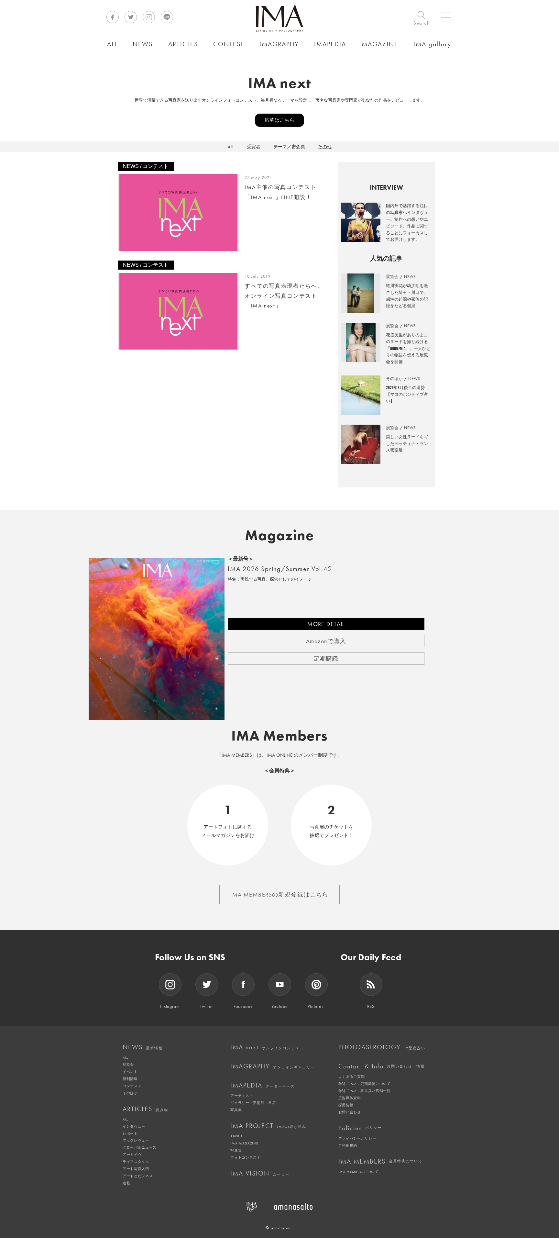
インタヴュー (134, 1126)
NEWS (143, 1047)
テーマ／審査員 (289, 147)
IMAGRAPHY (272, 1066)
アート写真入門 (136, 1168)
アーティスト (241, 1095)
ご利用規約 (347, 1145)
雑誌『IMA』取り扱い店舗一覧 (364, 1090)
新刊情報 (130, 1078)
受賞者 (253, 147)
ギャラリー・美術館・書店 (253, 1102)
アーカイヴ (132, 1154)
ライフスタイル (136, 1161)
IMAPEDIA (262, 1085)
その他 (325, 147)
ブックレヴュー (136, 1140)
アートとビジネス (138, 1176)
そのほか (130, 1093)
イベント (130, 1071)
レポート (130, 1133)
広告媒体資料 (349, 1098)
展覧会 (128, 1064)
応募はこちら (280, 120)
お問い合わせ (349, 1112)
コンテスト (132, 1086)
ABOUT (236, 1136)
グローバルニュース (140, 1147)
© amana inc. (279, 1228)
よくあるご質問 (351, 1076)
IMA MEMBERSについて (358, 1171)
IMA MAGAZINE (244, 1143)
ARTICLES (145, 1109)
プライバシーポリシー (357, 1138)
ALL (231, 147)
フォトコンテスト (245, 1157)
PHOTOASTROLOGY (381, 1047)
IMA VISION (260, 1173)
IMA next (267, 1047)
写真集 (236, 1110)
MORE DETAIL (326, 624)
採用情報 (346, 1105)
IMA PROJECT (268, 1125)
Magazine (279, 535)
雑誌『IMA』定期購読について (364, 1083)
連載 (126, 1183)
